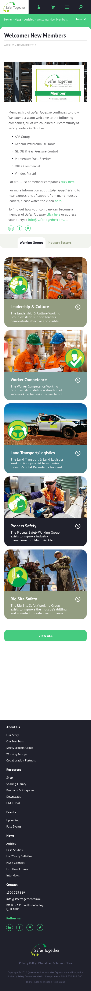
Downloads (13, 797)
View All (45, 636)
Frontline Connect (18, 869)
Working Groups (31, 242)
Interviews (13, 875)
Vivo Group (59, 981)
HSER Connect (15, 863)
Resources (13, 770)
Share (79, 19)
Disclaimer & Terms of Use (55, 963)
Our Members (15, 741)
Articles (29, 19)
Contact (12, 884)
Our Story (12, 735)
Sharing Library (16, 784)
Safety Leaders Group (19, 748)
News (18, 19)
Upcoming (12, 820)
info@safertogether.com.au (48, 219)
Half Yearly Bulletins (19, 856)
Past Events (13, 826)
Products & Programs (20, 790)
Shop (9, 777)
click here (67, 182)
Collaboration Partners (21, 760)
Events (11, 812)
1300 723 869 (15, 892)
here (58, 201)
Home (8, 19)
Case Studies (14, 850)
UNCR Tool (13, 803)
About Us (13, 727)
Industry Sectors (60, 242)
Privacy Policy (28, 963)
